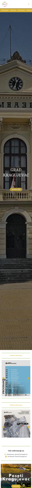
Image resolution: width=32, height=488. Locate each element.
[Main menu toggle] (28, 4)
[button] (3, 378)
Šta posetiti (5, 10)
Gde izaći (13, 10)
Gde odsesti (21, 10)
